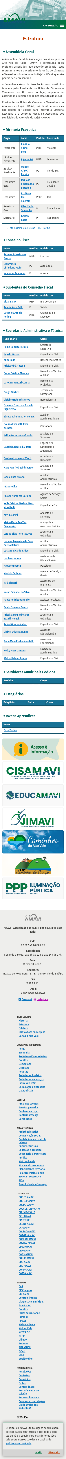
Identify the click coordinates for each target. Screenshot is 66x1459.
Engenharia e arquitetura (32, 1153)
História (23, 1020)
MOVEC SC (24, 1332)
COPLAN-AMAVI (27, 1239)
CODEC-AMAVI (26, 1197)
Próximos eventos (28, 1103)
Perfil (22, 1048)
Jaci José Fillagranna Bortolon (27, 184)
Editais (22, 1383)
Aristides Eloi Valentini (26, 197)
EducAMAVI (25, 1305)
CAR (21, 1286)
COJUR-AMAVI (26, 1258)
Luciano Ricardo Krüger (16, 550)
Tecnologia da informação (33, 1184)
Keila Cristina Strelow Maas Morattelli (19, 505)
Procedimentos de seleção (29, 1392)
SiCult (22, 1351)
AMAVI (34, 14)
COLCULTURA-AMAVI (30, 1208)
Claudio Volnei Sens (25, 148)
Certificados (25, 1119)
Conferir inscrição (28, 1111)
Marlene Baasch (12, 565)
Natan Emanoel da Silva (17, 592)
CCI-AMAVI (24, 1227)
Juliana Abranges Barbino (18, 496)
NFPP (22, 1336)
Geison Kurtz (25, 218)
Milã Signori (10, 582)
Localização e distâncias (32, 1087)
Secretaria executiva (30, 1176)
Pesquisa (22, 1417)
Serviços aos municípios (32, 1032)
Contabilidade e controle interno (32, 1141)
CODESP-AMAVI (27, 1201)
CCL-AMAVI (25, 1216)
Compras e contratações (32, 1401)
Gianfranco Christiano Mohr (13, 265)
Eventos (23, 1060)
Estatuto (23, 1028)
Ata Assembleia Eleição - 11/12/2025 (30, 228)
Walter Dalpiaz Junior (15, 658)
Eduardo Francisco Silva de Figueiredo (18, 407)
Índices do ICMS (27, 1083)
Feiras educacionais (29, 1313)
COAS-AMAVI (26, 1254)
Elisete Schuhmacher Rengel (19, 416)
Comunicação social (30, 1135)
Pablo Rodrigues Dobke (17, 599)
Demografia (25, 1064)
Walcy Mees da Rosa (14, 650)
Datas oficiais (26, 1090)
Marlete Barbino (12, 573)
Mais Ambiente (27, 1324)
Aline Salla (9, 360)
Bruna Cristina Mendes (16, 373)
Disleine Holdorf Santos (17, 399)
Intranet (23, 1316)
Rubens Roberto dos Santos (15, 256)
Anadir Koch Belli (13, 307)
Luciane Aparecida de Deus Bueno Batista (18, 543)
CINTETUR (24, 1220)
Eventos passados (28, 1107)
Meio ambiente (27, 1161)
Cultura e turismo (28, 1146)
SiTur (21, 1355)
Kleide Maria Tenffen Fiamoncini (15, 524)
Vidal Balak (10, 301)
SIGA (21, 1180)
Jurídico (23, 1157)
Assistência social (28, 1131)
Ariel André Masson (14, 365)
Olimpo (23, 1339)
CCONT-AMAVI (26, 1224)
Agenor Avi (27, 159)
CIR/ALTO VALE (27, 1212)
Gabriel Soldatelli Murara (17, 446)
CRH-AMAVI (25, 1250)
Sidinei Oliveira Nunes (16, 631)
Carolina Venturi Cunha (17, 382)
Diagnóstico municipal (31, 1301)
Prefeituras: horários (30, 1075)
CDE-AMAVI (25, 1262)
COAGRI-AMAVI (27, 1235)
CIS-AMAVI (24, 1294)
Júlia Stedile (10, 486)
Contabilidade (26, 1386)
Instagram (42, 999)
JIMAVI (22, 1320)
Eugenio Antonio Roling (13, 314)
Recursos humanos (29, 1397)
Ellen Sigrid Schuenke (27, 208)
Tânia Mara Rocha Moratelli (19, 641)
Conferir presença (28, 1115)
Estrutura (24, 1024)
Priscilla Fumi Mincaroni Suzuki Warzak (17, 616)
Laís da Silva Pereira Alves (18, 533)
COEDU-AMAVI (26, 1204)
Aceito (38, 1452)
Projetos (23, 1343)
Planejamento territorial (32, 1169)
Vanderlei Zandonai (14, 273)
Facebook (27, 999)
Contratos (24, 1375)
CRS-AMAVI (25, 1265)
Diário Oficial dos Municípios (28, 1406)
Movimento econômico (31, 1165)
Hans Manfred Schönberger (19, 467)
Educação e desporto (30, 1150)
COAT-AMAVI (25, 1273)
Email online (25, 1358)
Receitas (23, 1071)
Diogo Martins (11, 392)
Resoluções (25, 1371)
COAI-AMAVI (25, 1269)
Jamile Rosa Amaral (14, 477)
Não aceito (54, 1452)
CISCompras (25, 1290)
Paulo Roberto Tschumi (16, 347)
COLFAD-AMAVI (27, 1231)
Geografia (24, 1067)
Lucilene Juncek (12, 558)
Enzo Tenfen (10, 730)
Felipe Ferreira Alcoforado (18, 435)
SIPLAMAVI (25, 1347)
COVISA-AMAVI (27, 1242)
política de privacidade (18, 1443)
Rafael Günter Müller (15, 624)
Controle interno (28, 1297)
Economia (24, 1052)
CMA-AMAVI (25, 1246)
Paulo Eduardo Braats (15, 607)
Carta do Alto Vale (28, 1035)
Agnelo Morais (11, 354)
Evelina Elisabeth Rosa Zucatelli (16, 426)
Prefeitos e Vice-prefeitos (33, 1056)
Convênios (24, 1379)
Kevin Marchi (11, 514)
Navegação (50, 25)
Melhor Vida (25, 1328)
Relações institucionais (31, 1173)
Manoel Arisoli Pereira (25, 170)
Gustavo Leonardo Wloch (17, 458)
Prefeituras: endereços (31, 1079)
